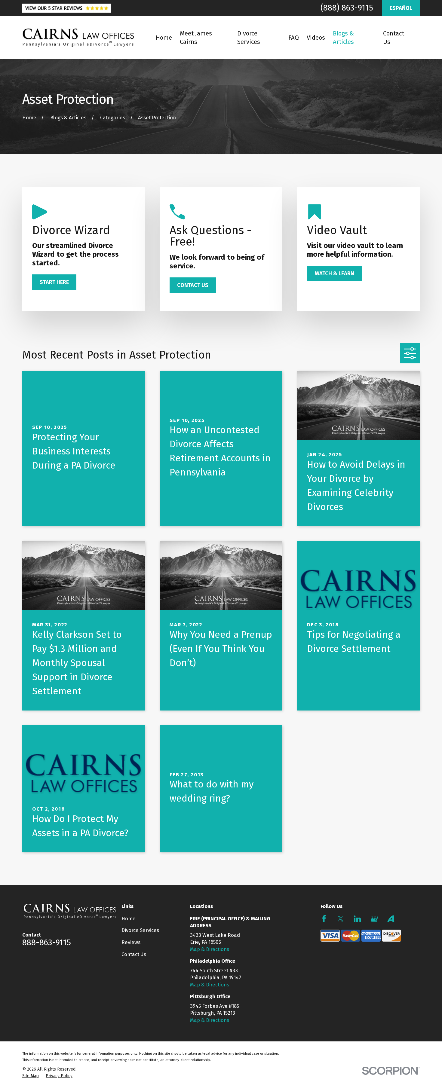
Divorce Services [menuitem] (248, 37)
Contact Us (133, 954)
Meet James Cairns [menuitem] (196, 37)
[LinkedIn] (357, 918)
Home (128, 918)
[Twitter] (340, 918)
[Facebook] (324, 918)
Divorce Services (140, 930)
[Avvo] (390, 918)
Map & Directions (209, 949)
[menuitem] (30, 1076)
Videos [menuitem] (316, 37)
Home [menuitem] (164, 37)
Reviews (130, 942)
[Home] (78, 37)
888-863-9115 (46, 942)
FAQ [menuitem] (293, 37)
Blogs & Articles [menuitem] (343, 37)
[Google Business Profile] (374, 918)
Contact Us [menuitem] (393, 37)
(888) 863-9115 (347, 8)
